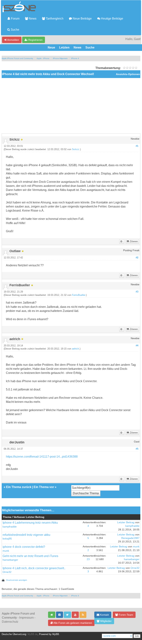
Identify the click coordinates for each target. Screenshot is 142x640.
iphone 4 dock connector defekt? (24, 546)
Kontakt (104, 614)
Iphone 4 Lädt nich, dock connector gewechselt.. (34, 568)
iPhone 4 (75, 58)
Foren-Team (125, 614)
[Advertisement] (71, 106)
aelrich (75, 348)
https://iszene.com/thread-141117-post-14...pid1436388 (42, 456)
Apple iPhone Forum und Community (17, 58)
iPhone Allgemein (60, 58)
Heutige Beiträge (111, 18)
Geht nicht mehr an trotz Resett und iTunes (30, 556)
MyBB (55, 634)
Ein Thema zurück (18, 487)
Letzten (64, 47)
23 (88, 559)
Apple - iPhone (43, 58)
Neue (51, 47)
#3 (137, 291)
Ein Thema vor (44, 487)
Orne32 (7, 572)
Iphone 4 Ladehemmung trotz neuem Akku (30, 522)
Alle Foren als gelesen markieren (72, 622)
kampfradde (10, 526)
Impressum (26, 617)
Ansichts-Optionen (128, 74)
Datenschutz (10, 621)
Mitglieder (105, 621)
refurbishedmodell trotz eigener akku (26, 534)
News (32, 18)
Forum (14, 18)
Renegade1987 (130, 538)
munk (6, 550)
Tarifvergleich (54, 18)
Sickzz (75, 149)
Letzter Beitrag (125, 522)
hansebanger (10, 559)
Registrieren (35, 39)
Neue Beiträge (82, 18)
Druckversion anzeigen (16, 580)
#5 (137, 449)
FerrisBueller (78, 295)
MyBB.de (33, 634)
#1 (137, 146)
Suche (14, 29)
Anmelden (13, 39)
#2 (137, 257)
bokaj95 (7, 538)
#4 (137, 345)
